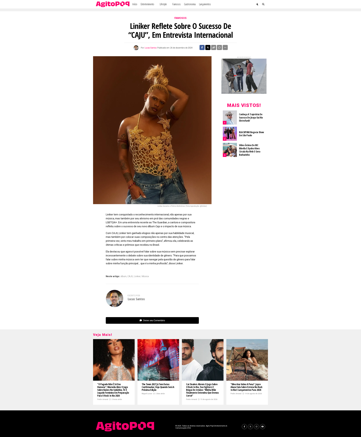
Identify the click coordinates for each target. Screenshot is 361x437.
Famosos (176, 4)
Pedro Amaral (102, 399)
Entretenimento (147, 4)
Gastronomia (190, 4)
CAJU (130, 276)
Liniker (137, 276)
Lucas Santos (151, 48)
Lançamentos (205, 4)
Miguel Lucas (147, 394)
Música (145, 276)
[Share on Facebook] (202, 47)
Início (134, 4)
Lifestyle (163, 4)
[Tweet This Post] (207, 47)
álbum (123, 276)
